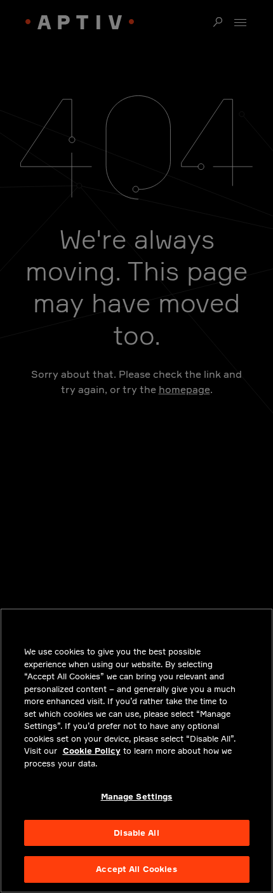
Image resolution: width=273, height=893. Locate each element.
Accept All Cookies (136, 869)
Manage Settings (137, 796)
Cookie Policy (92, 750)
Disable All (136, 832)
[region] (136, 750)
